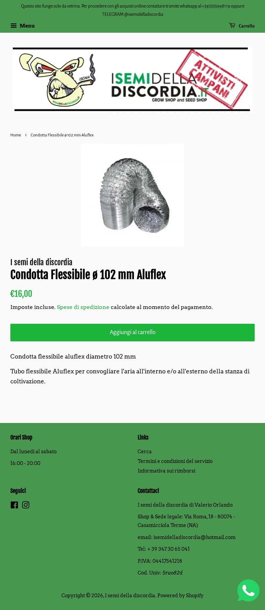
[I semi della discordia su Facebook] (14, 506)
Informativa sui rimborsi (166, 471)
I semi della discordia (130, 595)
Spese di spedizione (83, 307)
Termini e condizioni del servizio (175, 461)
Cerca (145, 451)
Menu (27, 26)
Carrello (246, 26)
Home (15, 135)
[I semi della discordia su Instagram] (25, 506)
